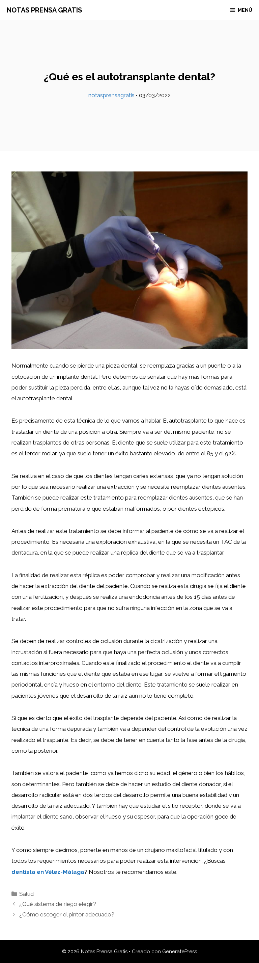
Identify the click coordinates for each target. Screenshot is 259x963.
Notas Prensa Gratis (44, 10)
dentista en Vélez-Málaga (47, 871)
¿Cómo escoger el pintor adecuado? (66, 914)
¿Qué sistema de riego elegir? (57, 904)
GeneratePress (179, 951)
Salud (26, 893)
